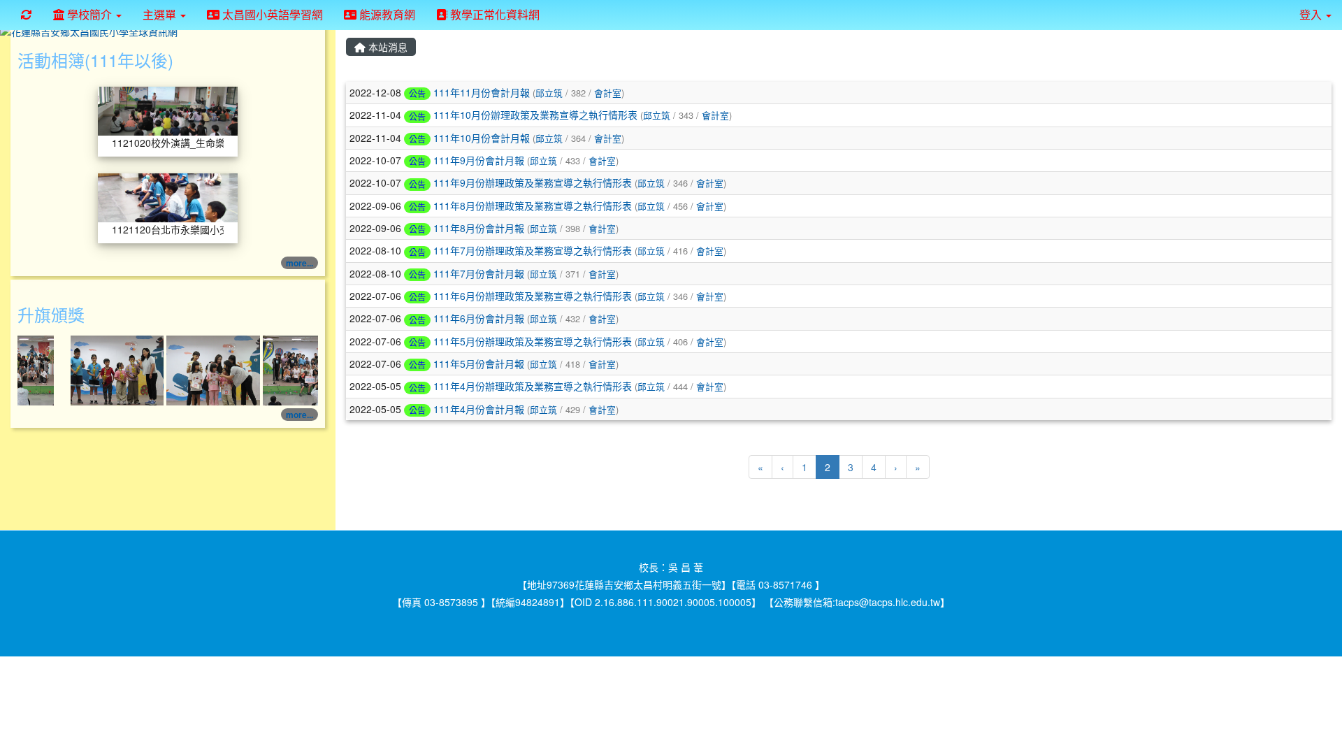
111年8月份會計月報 (478, 228)
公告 (417, 93)
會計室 (607, 92)
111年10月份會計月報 (481, 138)
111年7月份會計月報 (478, 273)
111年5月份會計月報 (478, 364)
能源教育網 (385, 14)
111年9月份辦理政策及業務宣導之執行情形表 (532, 182)
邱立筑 (549, 92)
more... (299, 263)
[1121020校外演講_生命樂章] (168, 110)
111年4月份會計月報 (478, 409)
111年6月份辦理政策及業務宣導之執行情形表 (532, 296)
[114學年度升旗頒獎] (105, 369)
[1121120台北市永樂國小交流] (168, 196)
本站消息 (386, 47)
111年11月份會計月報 (481, 92)
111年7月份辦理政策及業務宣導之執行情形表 (532, 250)
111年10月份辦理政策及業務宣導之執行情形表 (535, 115)
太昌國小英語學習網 (271, 14)
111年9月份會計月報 (478, 160)
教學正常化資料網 (493, 14)
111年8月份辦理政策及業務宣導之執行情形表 (532, 206)
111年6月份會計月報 (478, 318)
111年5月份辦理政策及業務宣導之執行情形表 (532, 341)
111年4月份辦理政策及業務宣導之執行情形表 (532, 386)
